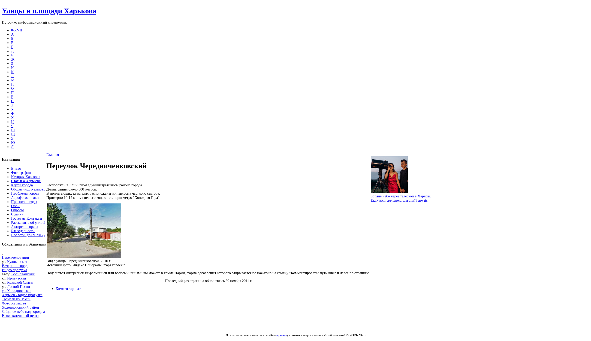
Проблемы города (25, 193)
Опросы (17, 210)
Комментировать (69, 289)
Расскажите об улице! (28, 222)
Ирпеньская (16, 278)
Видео (16, 168)
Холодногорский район (20, 307)
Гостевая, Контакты (26, 218)
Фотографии (21, 173)
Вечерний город (14, 266)
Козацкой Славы (20, 282)
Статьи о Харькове (26, 181)
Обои (15, 206)
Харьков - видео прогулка (22, 295)
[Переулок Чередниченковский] (84, 257)
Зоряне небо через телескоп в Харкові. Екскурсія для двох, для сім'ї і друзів (401, 198)
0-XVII (16, 30)
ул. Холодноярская (16, 291)
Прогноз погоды (24, 202)
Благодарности (23, 231)
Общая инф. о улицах (28, 189)
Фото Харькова (14, 303)
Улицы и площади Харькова (49, 11)
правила (281, 335)
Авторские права (24, 227)
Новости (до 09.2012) (28, 235)
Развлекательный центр (20, 316)
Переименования (15, 257)
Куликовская (17, 262)
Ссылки (17, 214)
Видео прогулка (14, 270)
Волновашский (23, 274)
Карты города (22, 185)
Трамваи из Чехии (16, 299)
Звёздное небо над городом (23, 311)
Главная (52, 155)
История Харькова (25, 177)
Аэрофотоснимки (25, 198)
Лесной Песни (18, 287)
